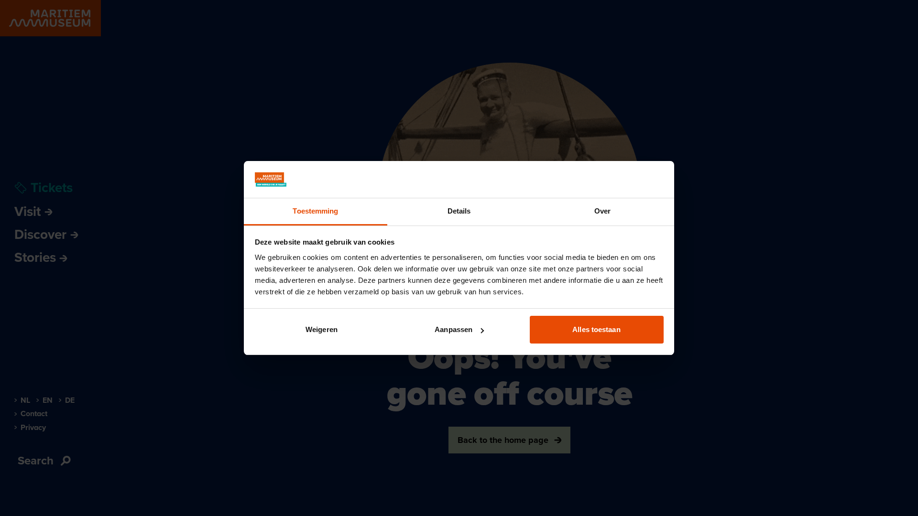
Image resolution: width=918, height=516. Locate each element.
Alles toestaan (596, 329)
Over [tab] (602, 211)
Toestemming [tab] (315, 211)
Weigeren (322, 329)
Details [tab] (459, 211)
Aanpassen (453, 329)
